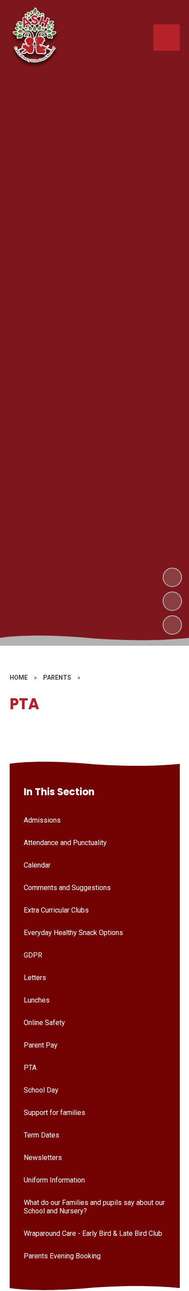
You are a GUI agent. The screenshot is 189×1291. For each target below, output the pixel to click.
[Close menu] (166, 37)
